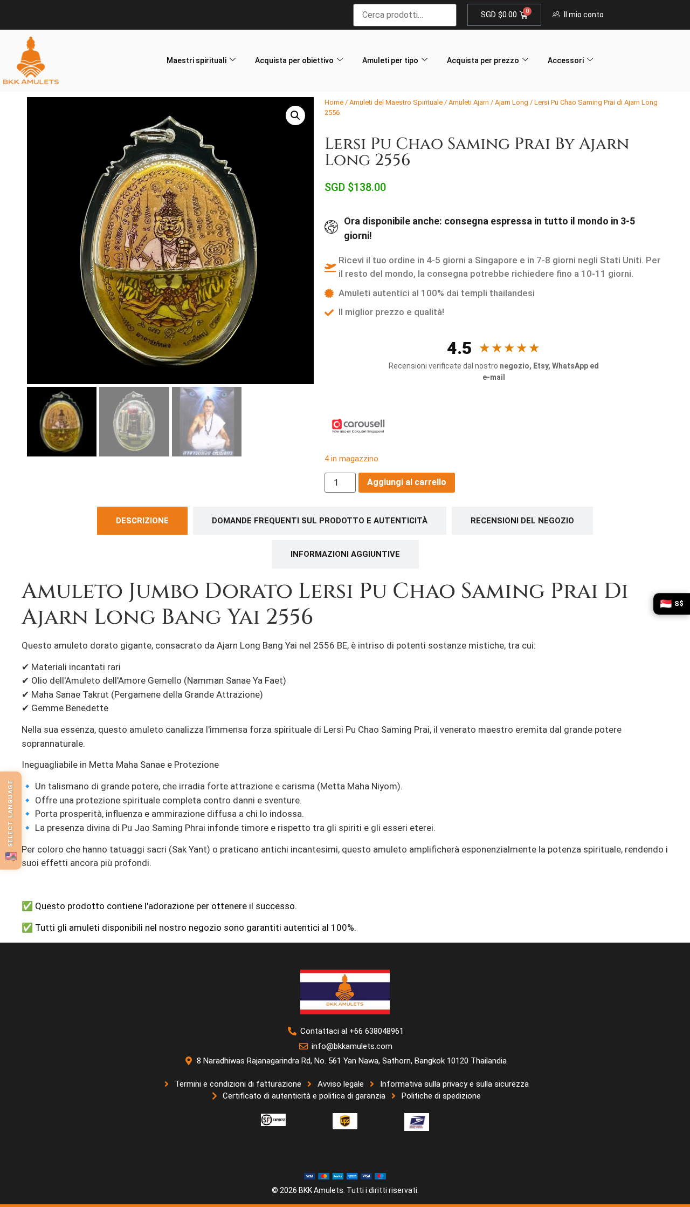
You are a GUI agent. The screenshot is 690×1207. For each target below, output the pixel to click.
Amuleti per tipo (390, 60)
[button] (295, 115)
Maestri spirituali (196, 60)
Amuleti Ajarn (468, 102)
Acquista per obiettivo (294, 60)
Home (334, 102)
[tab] (142, 521)
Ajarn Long (511, 102)
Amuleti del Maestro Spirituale (396, 102)
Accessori (566, 60)
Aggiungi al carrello (406, 482)
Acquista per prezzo (483, 60)
